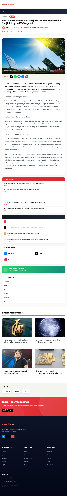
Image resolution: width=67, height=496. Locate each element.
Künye (48, 455)
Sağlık (3, 465)
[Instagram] (12, 436)
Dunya (5, 301)
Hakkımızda (50, 451)
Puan (25, 465)
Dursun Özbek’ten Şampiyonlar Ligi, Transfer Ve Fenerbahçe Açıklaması (24, 208)
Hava (25, 455)
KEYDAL (11, 485)
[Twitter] (8, 436)
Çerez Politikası (51, 465)
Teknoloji (6, 293)
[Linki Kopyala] (26, 76)
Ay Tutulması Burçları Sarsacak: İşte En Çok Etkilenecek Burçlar (21, 190)
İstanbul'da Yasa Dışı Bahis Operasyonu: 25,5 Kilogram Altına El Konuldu (24, 202)
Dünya (12, 16)
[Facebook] (3, 436)
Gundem (6, 281)
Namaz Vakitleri (28, 458)
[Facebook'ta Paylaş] (22, 76)
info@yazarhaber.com (10, 481)
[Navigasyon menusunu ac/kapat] (3, 11)
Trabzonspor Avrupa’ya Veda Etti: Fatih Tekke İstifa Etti (19, 196)
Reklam (49, 458)
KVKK (48, 461)
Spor (5, 289)
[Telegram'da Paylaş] (19, 76)
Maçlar (26, 461)
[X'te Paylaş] (11, 76)
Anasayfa (4, 16)
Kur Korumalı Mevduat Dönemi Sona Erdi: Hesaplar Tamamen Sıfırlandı (24, 183)
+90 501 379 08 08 (9, 478)
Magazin (6, 297)
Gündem (4, 451)
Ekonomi (6, 285)
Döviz (25, 451)
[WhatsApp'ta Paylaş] (15, 76)
